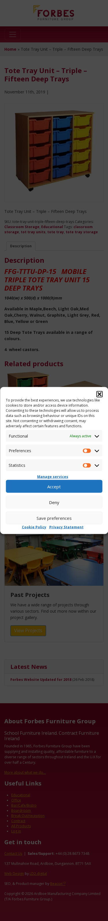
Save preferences (54, 518)
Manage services (52, 476)
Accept (54, 486)
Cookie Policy (34, 527)
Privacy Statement (66, 527)
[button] (99, 394)
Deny (54, 502)
